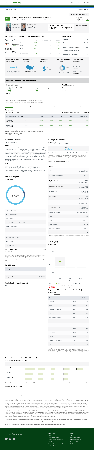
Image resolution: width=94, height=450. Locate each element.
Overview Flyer (44, 94)
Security (50, 441)
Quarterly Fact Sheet (18, 94)
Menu (9, 2)
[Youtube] (10, 439)
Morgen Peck (15, 24)
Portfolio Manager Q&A (46, 88)
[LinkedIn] (6, 439)
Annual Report (66, 88)
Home (71, 433)
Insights (71, 435)
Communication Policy (53, 437)
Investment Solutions (75, 437)
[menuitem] (8, 2)
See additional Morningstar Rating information (59, 161)
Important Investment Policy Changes (13, 133)
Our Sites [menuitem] (77, 2)
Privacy (50, 435)
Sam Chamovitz (31, 24)
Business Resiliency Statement (55, 439)
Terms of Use (51, 433)
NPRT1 (64, 90)
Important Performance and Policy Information (15, 134)
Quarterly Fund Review (82, 25)
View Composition (9, 253)
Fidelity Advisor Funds (10, 9)
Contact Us (70, 2)
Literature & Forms (74, 443)
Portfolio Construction (75, 439)
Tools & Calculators (74, 441)
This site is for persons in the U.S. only (57, 443)
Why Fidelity (8, 431)
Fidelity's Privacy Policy (17, 434)
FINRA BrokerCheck (53, 445)
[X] (14, 439)
